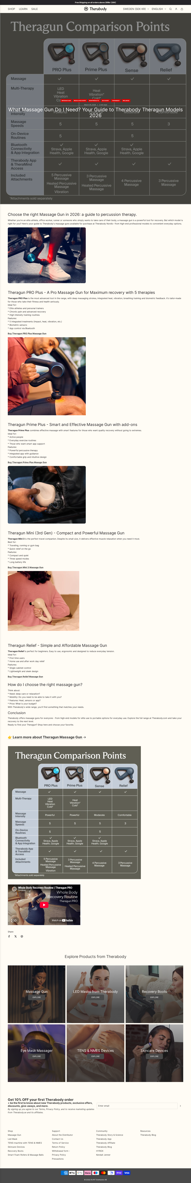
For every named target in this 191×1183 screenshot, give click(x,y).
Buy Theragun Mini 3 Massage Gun (25, 567)
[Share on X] (15, 937)
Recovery (105, 100)
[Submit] (180, 1106)
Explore (37, 997)
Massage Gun (66, 100)
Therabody (116, 100)
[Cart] (182, 9)
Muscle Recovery (80, 100)
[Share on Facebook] (9, 937)
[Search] (170, 9)
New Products (94, 100)
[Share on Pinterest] (22, 937)
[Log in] (176, 9)
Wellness (126, 100)
